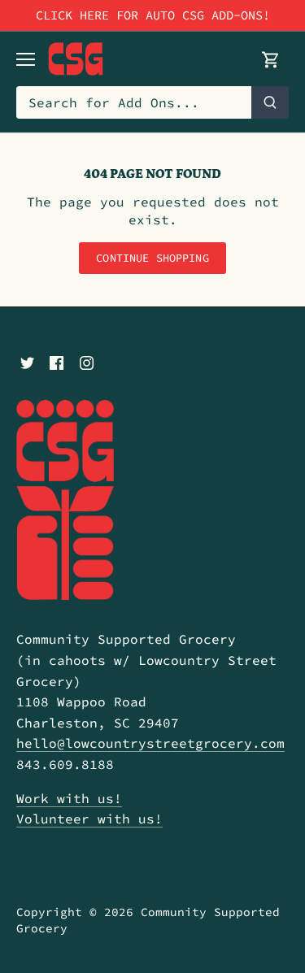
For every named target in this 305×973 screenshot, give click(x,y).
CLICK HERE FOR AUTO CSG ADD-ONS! (153, 15)
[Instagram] (87, 361)
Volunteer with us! (89, 818)
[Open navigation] (25, 59)
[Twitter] (27, 361)
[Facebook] (56, 361)
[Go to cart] (271, 59)
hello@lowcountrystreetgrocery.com (150, 743)
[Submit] (270, 102)
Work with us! (69, 798)
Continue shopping (152, 258)
